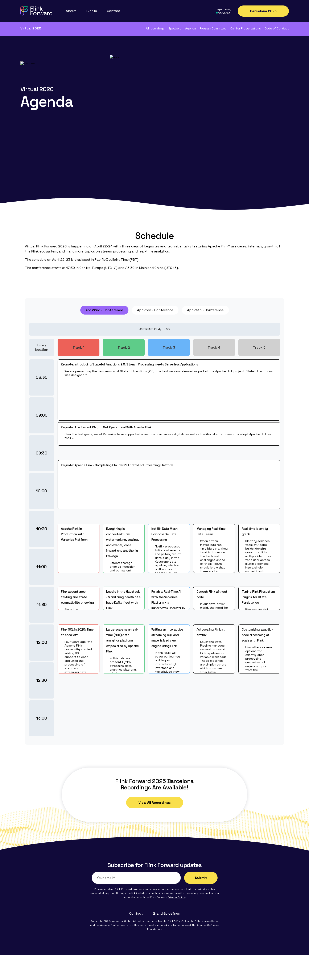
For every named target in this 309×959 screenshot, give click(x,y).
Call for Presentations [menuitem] (245, 28)
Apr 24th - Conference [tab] (205, 310)
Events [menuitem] (91, 11)
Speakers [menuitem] (174, 28)
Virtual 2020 (30, 28)
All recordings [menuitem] (155, 28)
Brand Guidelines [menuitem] (166, 913)
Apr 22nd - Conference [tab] (104, 310)
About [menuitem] (71, 11)
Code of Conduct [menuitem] (277, 28)
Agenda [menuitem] (190, 28)
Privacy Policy (176, 897)
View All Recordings (155, 802)
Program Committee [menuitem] (213, 28)
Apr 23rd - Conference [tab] (155, 310)
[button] (78, 548)
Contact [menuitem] (113, 11)
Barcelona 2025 (263, 11)
